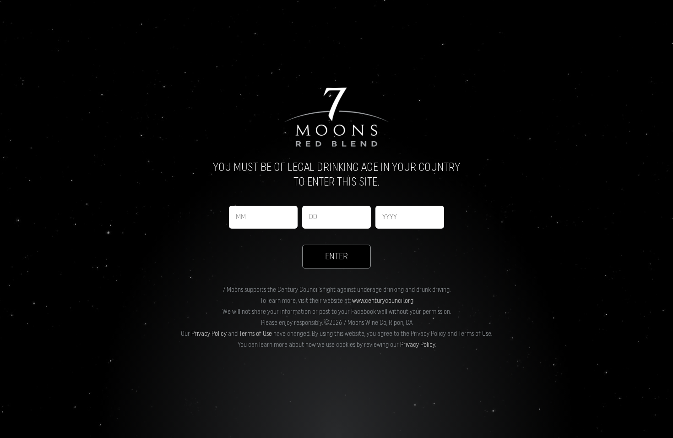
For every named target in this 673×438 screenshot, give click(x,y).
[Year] (409, 217)
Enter (336, 256)
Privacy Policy (209, 334)
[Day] (336, 217)
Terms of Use (255, 334)
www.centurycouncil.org (382, 301)
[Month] (263, 217)
